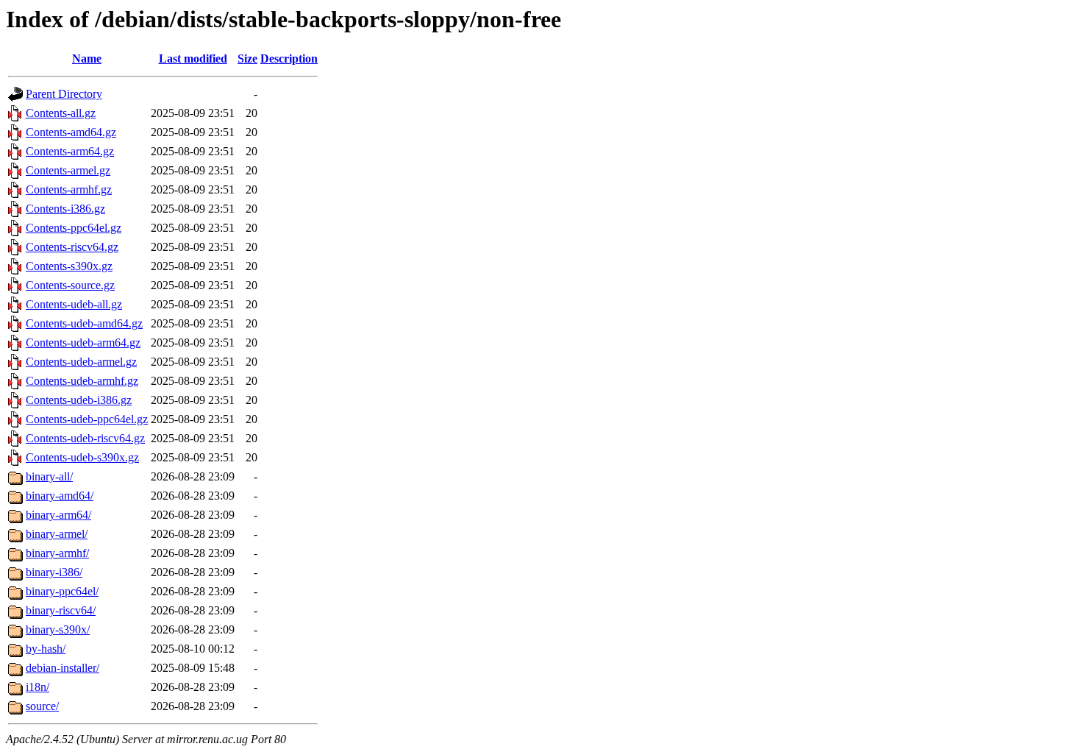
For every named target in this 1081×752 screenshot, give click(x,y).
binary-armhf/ (57, 553)
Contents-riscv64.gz (72, 247)
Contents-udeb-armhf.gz (82, 381)
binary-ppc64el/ (62, 591)
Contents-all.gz (61, 113)
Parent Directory (64, 94)
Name (86, 58)
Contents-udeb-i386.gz (79, 400)
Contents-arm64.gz (70, 151)
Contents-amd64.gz (71, 132)
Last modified (193, 58)
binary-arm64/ (58, 514)
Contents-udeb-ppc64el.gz (87, 419)
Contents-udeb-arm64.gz (83, 342)
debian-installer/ (62, 667)
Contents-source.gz (70, 285)
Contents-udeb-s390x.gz (82, 457)
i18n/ (37, 687)
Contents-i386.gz (65, 208)
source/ (42, 706)
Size (247, 58)
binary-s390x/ (58, 629)
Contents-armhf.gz (69, 189)
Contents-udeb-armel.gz (81, 361)
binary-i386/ (54, 572)
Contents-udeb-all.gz (74, 304)
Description (289, 58)
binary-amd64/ (59, 495)
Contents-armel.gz (68, 170)
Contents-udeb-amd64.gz (84, 323)
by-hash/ (45, 648)
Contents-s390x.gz (69, 266)
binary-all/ (49, 476)
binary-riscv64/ (61, 610)
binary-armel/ (57, 534)
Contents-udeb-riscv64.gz (85, 438)
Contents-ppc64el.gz (73, 227)
